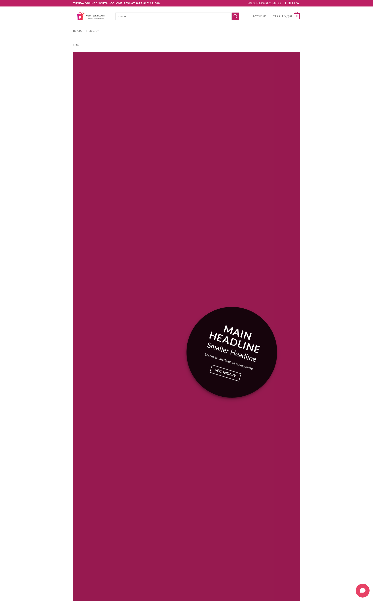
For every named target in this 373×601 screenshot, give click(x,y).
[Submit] (235, 16)
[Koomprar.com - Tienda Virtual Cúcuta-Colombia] (91, 16)
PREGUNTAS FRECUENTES (264, 3)
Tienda (91, 30)
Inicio (78, 30)
